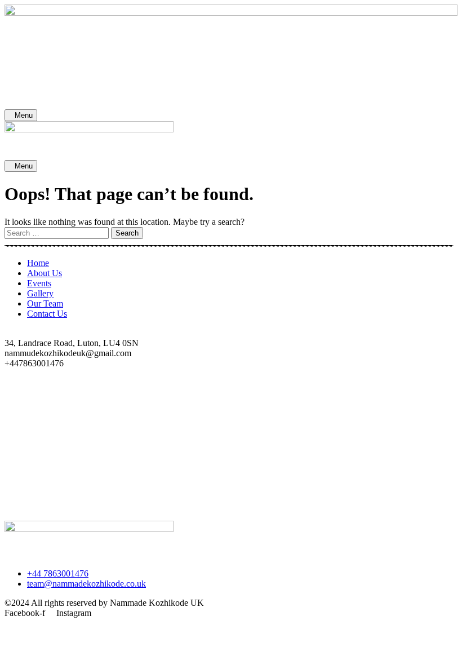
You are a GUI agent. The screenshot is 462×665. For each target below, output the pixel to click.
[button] (231, 505)
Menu (24, 115)
